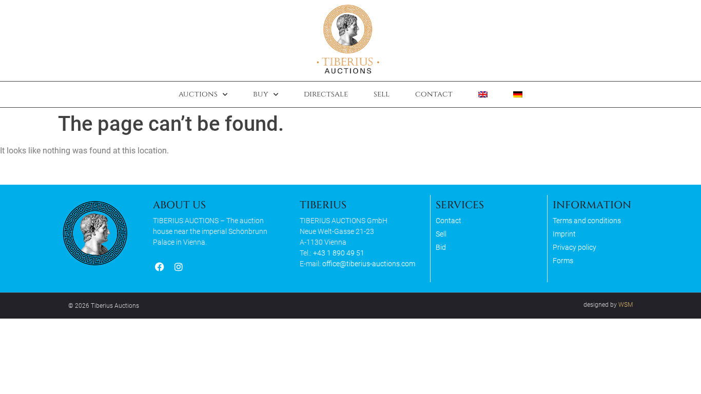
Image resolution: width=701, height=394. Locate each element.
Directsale (326, 94)
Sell (382, 94)
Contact (434, 94)
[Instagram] (178, 267)
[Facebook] (159, 267)
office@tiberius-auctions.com (368, 264)
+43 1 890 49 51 (338, 253)
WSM (625, 304)
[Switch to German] (517, 94)
